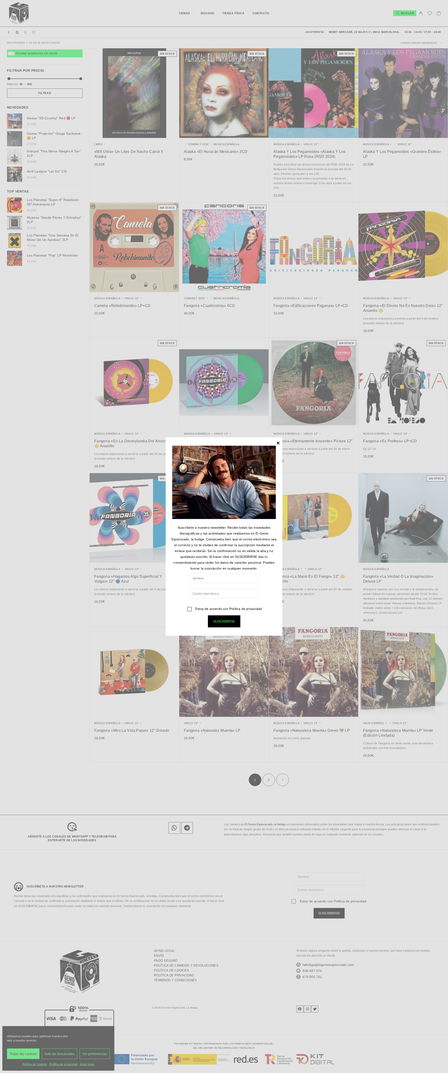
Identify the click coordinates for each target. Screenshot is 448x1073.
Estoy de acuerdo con (228, 609)
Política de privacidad (245, 609)
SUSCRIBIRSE (224, 621)
